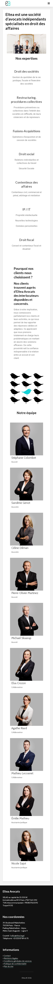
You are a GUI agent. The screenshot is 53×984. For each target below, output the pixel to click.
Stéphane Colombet (23, 457)
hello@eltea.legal (17, 935)
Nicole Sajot (18, 863)
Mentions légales (11, 958)
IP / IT (26, 209)
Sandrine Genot (20, 502)
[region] (26, 44)
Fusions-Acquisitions (26, 131)
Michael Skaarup (21, 638)
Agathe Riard (19, 728)
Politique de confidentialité (15, 964)
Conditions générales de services (18, 961)
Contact (7, 955)
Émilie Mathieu (20, 818)
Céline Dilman (19, 548)
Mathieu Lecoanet (22, 773)
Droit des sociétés (26, 71)
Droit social (26, 154)
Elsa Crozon (18, 683)
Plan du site (8, 966)
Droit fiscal (26, 240)
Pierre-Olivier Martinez (24, 593)
